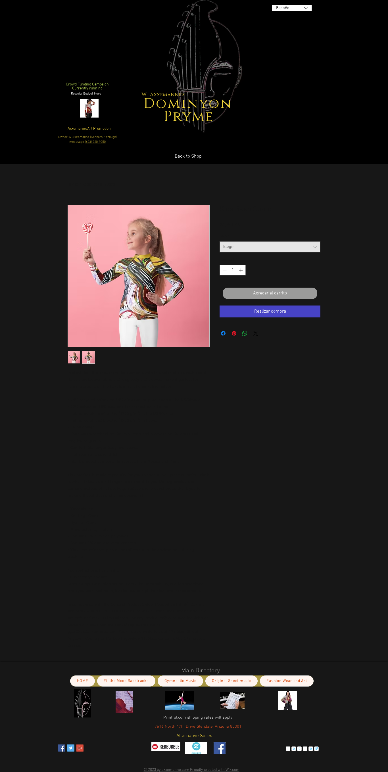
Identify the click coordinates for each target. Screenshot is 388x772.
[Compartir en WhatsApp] (244, 333)
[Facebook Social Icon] (61, 748)
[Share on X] (255, 333)
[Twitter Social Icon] (70, 748)
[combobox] (270, 246)
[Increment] (241, 270)
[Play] (313, 62)
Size (224, 236)
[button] (264, 127)
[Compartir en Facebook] (223, 333)
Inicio (73, 184)
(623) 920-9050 (95, 142)
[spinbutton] (233, 270)
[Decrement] (224, 270)
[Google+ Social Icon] (80, 748)
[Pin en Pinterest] (234, 333)
